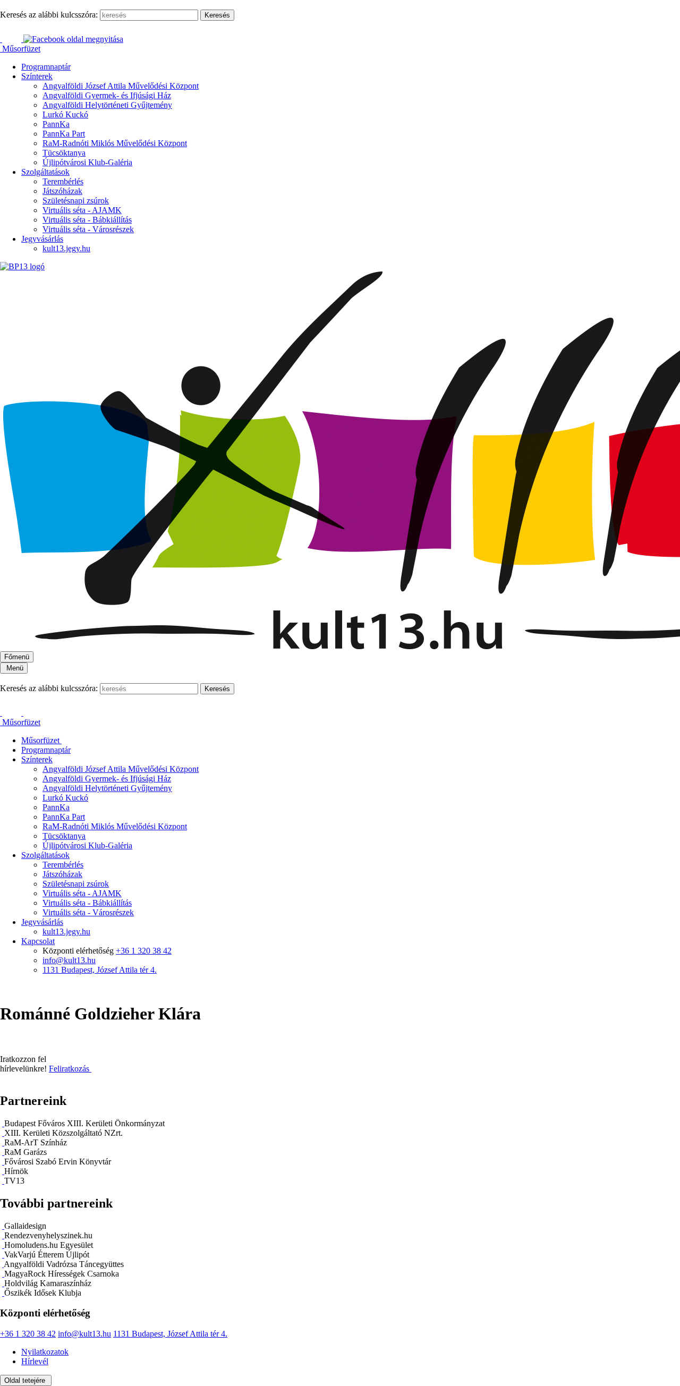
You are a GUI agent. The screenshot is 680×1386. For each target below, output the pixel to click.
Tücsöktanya (64, 152)
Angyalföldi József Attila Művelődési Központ (120, 85)
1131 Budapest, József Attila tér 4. (99, 969)
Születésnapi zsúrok (75, 200)
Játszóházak (62, 190)
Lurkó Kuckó (65, 114)
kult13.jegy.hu (66, 248)
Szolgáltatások (45, 171)
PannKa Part (63, 133)
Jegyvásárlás (42, 238)
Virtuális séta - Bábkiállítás (87, 219)
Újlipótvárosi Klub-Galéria (87, 162)
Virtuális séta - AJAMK (82, 210)
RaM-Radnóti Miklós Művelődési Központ (114, 143)
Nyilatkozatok (45, 1351)
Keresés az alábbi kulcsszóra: (49, 14)
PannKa (56, 124)
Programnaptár (46, 66)
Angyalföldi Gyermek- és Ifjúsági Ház (106, 95)
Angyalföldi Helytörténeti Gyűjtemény (107, 104)
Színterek (37, 76)
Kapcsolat (38, 941)
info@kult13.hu (69, 960)
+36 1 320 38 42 (144, 950)
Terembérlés (62, 181)
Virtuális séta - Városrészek (88, 229)
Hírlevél (34, 1361)
